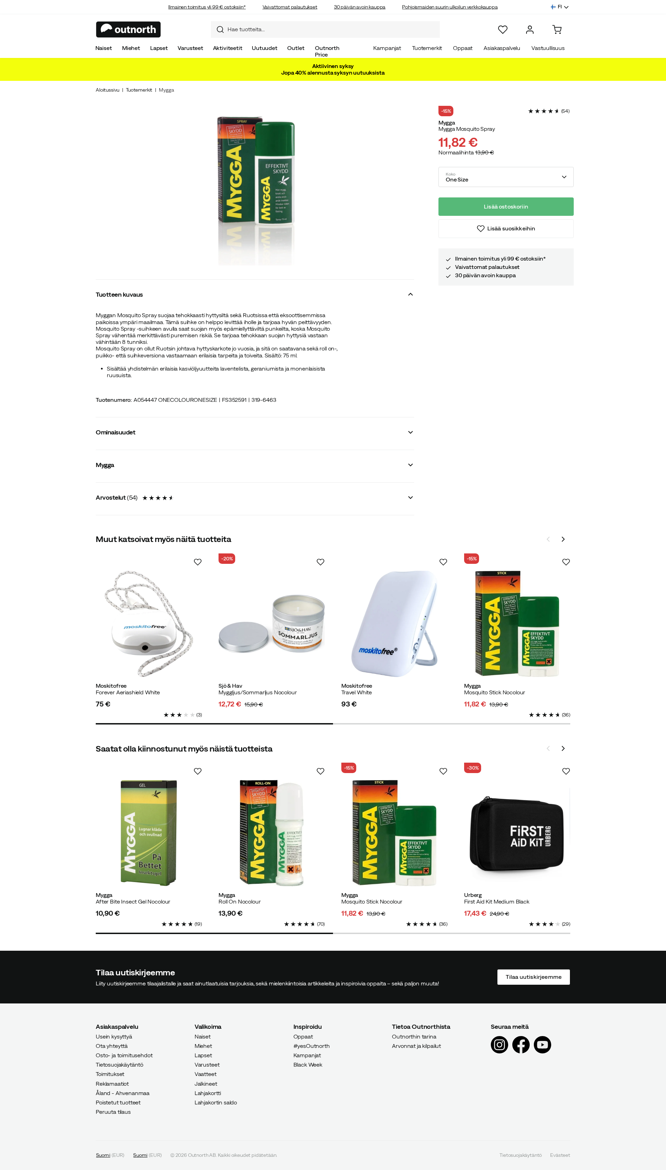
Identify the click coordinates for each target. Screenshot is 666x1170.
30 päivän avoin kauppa (359, 7)
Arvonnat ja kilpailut (416, 1045)
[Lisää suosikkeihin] (197, 562)
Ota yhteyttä (112, 1045)
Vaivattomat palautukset (290, 7)
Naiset (103, 48)
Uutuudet (265, 48)
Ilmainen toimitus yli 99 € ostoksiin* (207, 7)
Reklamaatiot (112, 1083)
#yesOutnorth (311, 1045)
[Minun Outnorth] (529, 29)
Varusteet (190, 48)
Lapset (159, 48)
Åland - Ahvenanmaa (123, 1093)
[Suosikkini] (503, 29)
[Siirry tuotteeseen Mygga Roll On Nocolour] (272, 833)
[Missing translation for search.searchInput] (217, 29)
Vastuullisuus (548, 48)
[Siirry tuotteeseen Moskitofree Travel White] (394, 624)
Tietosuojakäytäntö (119, 1064)
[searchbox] (332, 29)
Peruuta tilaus (113, 1112)
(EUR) (110, 1155)
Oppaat (462, 48)
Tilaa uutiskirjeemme (534, 977)
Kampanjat (387, 48)
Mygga (166, 90)
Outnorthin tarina (414, 1036)
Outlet (295, 48)
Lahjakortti (208, 1093)
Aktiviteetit (227, 48)
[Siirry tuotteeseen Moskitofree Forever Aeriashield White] (149, 624)
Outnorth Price (327, 51)
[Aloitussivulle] (128, 29)
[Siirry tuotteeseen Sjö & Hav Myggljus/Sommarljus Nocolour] (272, 624)
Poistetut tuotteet (118, 1102)
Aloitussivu (107, 90)
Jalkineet (206, 1083)
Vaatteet (205, 1074)
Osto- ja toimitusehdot (124, 1055)
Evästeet (560, 1155)
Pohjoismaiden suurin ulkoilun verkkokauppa (449, 7)
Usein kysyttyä (114, 1036)
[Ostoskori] (557, 29)
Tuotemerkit (427, 48)
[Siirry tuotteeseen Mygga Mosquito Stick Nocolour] (517, 624)
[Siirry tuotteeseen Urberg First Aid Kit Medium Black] (517, 833)
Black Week (307, 1064)
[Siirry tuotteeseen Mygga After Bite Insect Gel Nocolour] (149, 833)
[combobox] (325, 29)
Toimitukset (110, 1074)
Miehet (131, 48)
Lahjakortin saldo (216, 1102)
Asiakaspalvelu (502, 48)
